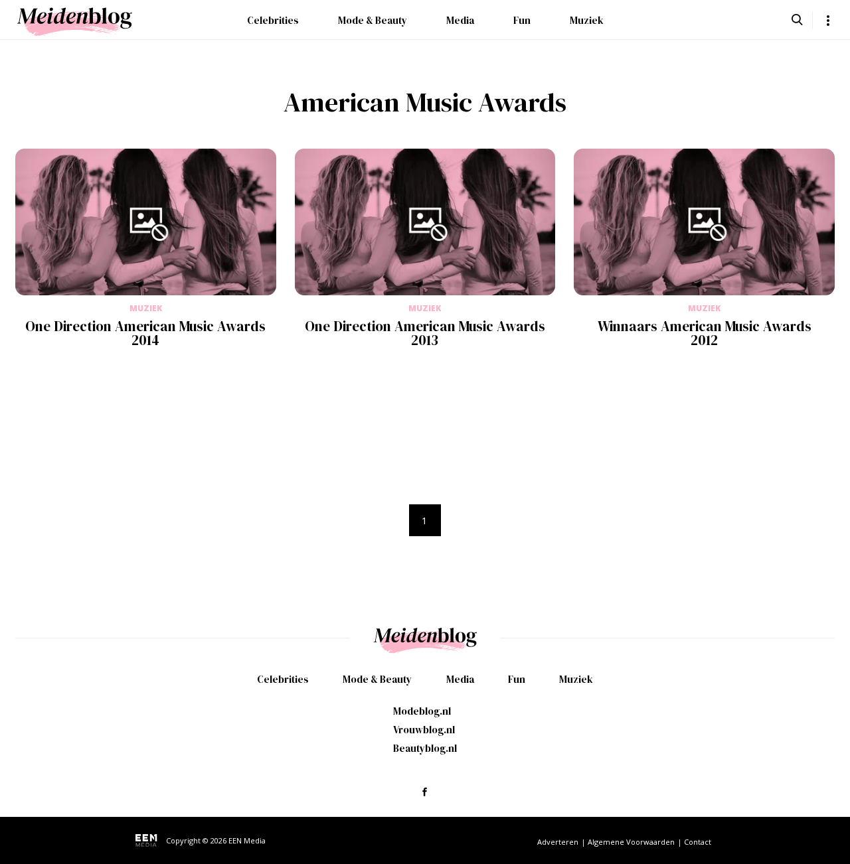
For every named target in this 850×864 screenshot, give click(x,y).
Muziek (587, 20)
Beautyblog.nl (425, 748)
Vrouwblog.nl (424, 730)
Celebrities (273, 20)
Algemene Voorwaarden (631, 842)
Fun (522, 20)
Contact (697, 842)
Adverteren (557, 842)
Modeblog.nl (422, 711)
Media (460, 20)
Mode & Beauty (372, 20)
